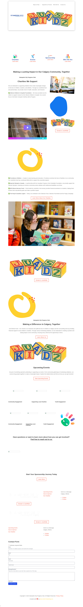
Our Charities (46, 495)
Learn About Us (41, 337)
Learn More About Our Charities (41, 198)
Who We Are (56, 4)
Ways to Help (36, 4)
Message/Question (12, 569)
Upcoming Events (47, 492)
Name (9, 547)
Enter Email (10, 560)
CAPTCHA (10, 581)
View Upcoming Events (41, 378)
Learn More (41, 479)
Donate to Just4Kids (62, 130)
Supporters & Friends (47, 4)
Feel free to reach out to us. (41, 439)
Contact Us (62, 4)
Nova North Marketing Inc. (46, 599)
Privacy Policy (59, 596)
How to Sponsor (47, 494)
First (9, 554)
